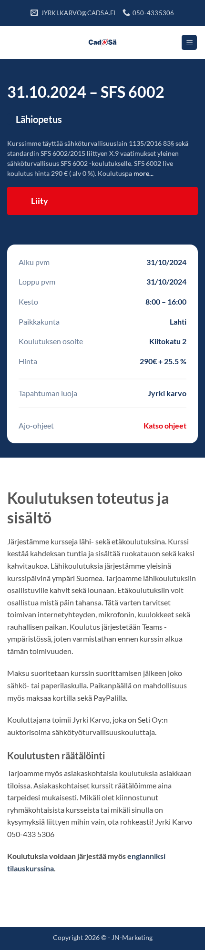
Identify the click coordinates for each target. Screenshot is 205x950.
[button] (189, 43)
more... (143, 173)
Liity (39, 200)
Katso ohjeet (165, 425)
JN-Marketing (132, 937)
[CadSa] (103, 42)
